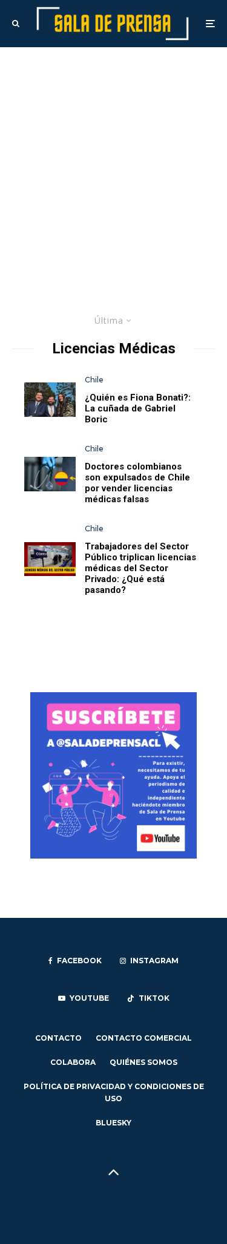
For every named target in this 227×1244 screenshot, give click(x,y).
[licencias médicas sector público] (50, 559)
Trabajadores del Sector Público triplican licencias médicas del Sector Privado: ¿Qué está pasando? (140, 568)
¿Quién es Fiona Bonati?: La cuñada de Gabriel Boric (138, 408)
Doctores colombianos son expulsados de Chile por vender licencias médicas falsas (137, 483)
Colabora (73, 1062)
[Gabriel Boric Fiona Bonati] (50, 399)
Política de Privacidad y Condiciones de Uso (114, 1092)
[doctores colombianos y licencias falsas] (50, 474)
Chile (94, 379)
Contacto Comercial (144, 1038)
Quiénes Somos (143, 1062)
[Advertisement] (113, 166)
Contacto (58, 1038)
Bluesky (113, 1122)
